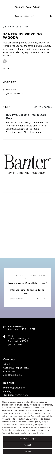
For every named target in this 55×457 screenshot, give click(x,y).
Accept (27, 445)
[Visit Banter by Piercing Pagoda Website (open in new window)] (5, 61)
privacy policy (23, 405)
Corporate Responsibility (16, 368)
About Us (8, 364)
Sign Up (41, 299)
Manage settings (27, 439)
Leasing (7, 391)
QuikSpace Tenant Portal (16, 395)
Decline (27, 451)
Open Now (19, 16)
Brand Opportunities (14, 388)
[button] (51, 16)
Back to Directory (17, 27)
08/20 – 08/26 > (43, 107)
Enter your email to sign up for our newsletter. (28, 291)
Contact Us (9, 371)
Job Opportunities (13, 375)
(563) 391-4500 (15, 345)
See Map (11, 90)
